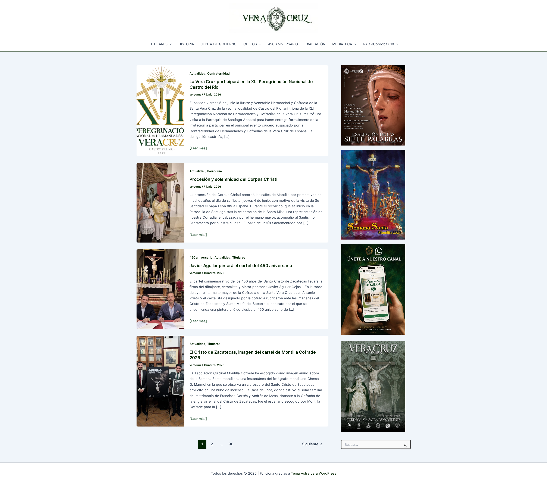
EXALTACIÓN (315, 44)
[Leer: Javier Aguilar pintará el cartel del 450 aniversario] (161, 289)
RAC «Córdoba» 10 (378, 44)
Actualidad (197, 73)
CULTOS (250, 44)
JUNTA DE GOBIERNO (219, 44)
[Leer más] (198, 148)
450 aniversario (201, 257)
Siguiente (312, 444)
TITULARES (158, 44)
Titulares (238, 257)
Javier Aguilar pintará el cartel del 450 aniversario (241, 265)
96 (231, 444)
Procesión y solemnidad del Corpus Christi (233, 179)
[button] (170, 44)
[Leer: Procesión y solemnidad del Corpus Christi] (161, 202)
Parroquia (214, 171)
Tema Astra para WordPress (313, 473)
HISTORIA (186, 44)
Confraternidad (218, 73)
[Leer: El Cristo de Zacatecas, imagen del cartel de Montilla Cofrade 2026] (161, 381)
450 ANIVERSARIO (283, 44)
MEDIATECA (342, 44)
